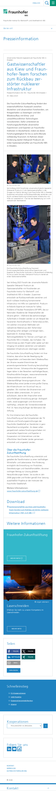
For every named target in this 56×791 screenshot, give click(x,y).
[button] (13, 651)
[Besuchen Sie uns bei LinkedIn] (9, 749)
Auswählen (45, 726)
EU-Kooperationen (18, 693)
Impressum (11, 768)
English (36, 3)
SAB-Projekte (16, 697)
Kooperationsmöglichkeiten (22, 701)
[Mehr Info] (28, 583)
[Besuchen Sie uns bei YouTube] (14, 749)
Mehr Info (15, 558)
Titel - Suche (47, 3)
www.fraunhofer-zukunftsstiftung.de (22, 491)
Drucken (13, 670)
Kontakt (10, 766)
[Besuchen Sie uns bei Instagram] (19, 749)
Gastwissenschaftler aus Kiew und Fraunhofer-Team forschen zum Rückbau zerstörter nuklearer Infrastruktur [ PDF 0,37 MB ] (29, 510)
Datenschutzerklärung (17, 771)
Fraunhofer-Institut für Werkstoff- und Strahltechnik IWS (24, 21)
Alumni (13, 704)
